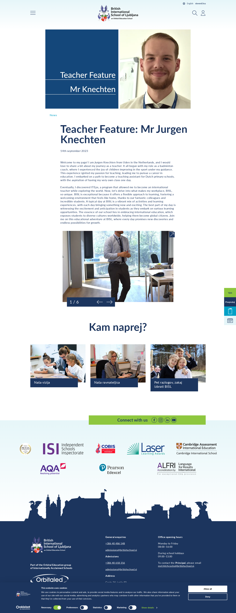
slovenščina (200, 3)
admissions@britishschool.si (121, 549)
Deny (207, 597)
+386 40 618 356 (115, 562)
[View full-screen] (172, 234)
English (190, 3)
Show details (147, 607)
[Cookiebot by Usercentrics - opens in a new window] (23, 608)
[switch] (84, 607)
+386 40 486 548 (115, 543)
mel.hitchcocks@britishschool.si (176, 565)
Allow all (208, 589)
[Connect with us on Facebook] (154, 420)
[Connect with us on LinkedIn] (167, 420)
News (53, 115)
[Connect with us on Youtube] (174, 420)
